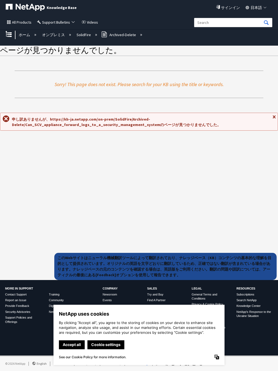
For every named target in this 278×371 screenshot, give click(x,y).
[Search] (266, 23)
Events (107, 300)
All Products (21, 22)
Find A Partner (156, 300)
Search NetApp (246, 300)
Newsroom (110, 294)
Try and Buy (155, 294)
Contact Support (16, 294)
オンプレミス (53, 34)
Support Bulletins (56, 22)
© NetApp (15, 363)
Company (110, 288)
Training (54, 294)
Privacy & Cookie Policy (207, 304)
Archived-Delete (123, 34)
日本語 (256, 7)
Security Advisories (17, 311)
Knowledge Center (248, 305)
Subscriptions (245, 294)
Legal (197, 288)
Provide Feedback (17, 305)
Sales (152, 288)
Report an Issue (15, 300)
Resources (245, 288)
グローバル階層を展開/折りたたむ (12, 34)
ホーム (25, 34)
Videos (92, 22)
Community (56, 300)
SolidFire (84, 34)
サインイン (230, 7)
